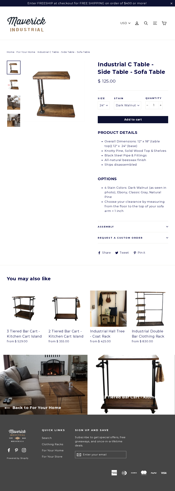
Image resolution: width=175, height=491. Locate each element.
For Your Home (26, 52)
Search (47, 438)
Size (101, 98)
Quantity (153, 98)
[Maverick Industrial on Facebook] (9, 450)
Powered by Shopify (18, 458)
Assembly (106, 226)
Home (10, 52)
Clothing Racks (52, 444)
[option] (54, 91)
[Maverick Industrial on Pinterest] (16, 450)
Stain (119, 98)
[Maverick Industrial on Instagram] (24, 450)
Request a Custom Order (120, 237)
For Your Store (52, 456)
